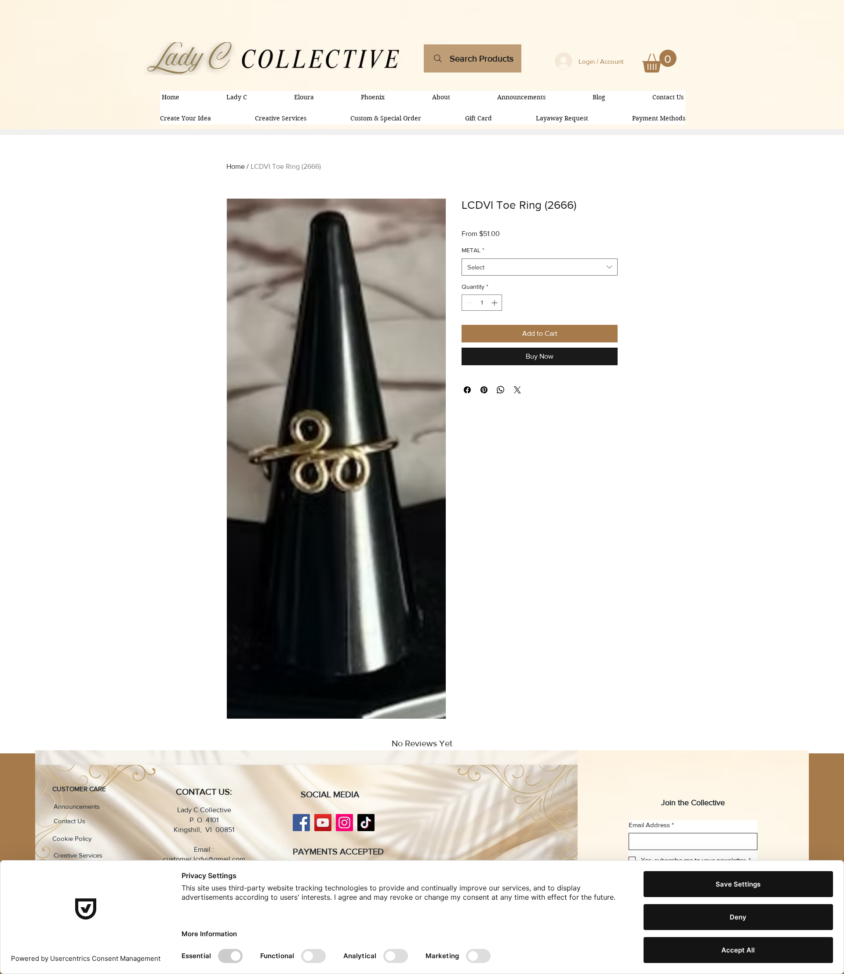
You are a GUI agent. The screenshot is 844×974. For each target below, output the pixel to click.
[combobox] (540, 267)
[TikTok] (366, 822)
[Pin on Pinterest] (484, 390)
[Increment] (495, 302)
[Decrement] (468, 302)
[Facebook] (301, 822)
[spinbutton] (482, 302)
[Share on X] (517, 390)
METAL (473, 250)
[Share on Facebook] (467, 390)
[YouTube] (322, 822)
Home (235, 166)
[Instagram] (344, 822)
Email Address (651, 825)
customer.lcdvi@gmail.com (204, 859)
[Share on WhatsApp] (500, 390)
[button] (659, 61)
